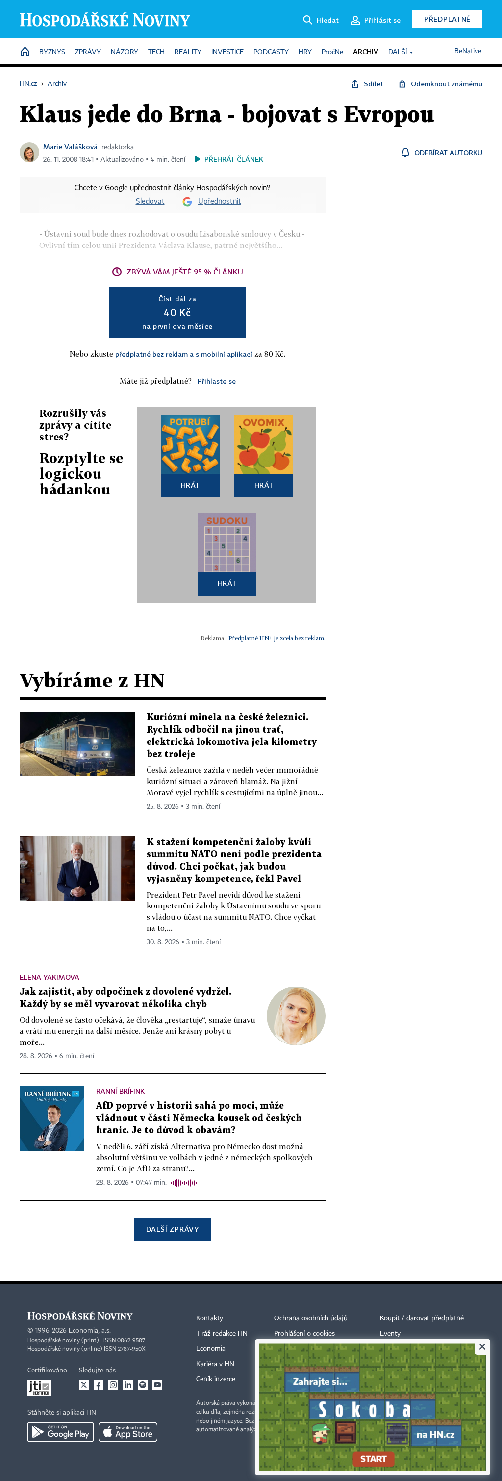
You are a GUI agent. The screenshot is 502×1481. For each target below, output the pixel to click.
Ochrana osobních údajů (311, 1318)
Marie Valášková (70, 146)
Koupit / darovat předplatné (422, 1318)
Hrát (190, 485)
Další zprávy (172, 1229)
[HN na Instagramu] (113, 1385)
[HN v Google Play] (60, 1432)
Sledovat (150, 201)
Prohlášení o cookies (304, 1333)
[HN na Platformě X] (84, 1385)
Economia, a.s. (90, 1330)
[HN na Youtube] (157, 1385)
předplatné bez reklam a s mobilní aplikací (183, 354)
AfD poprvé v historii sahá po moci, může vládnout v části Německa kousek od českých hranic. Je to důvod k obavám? (199, 1118)
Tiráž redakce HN (222, 1333)
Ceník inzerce (215, 1379)
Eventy (390, 1333)
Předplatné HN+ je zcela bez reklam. (277, 638)
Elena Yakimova (49, 977)
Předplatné (447, 19)
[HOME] (25, 52)
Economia (211, 1348)
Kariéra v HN (215, 1364)
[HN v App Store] (128, 1432)
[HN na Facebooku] (98, 1385)
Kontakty (209, 1318)
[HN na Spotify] (143, 1385)
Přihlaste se (217, 381)
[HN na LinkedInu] (128, 1385)
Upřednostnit (219, 201)
